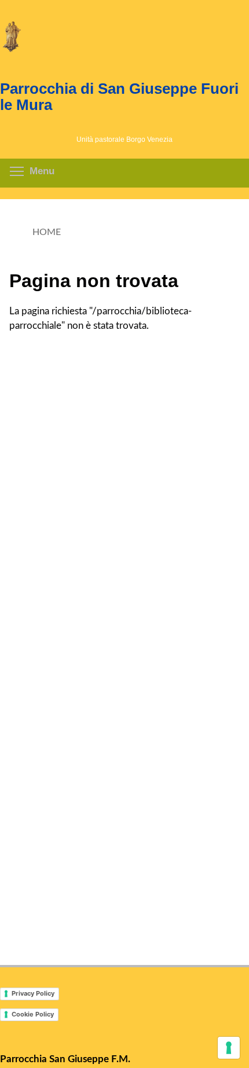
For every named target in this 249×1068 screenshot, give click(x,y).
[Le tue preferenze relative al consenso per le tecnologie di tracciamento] (229, 1048)
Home (46, 232)
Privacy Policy (33, 993)
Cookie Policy (33, 1014)
